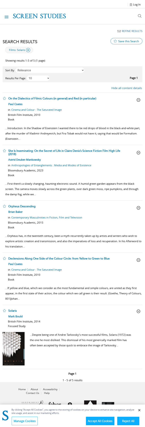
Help (47, 393)
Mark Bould (15, 316)
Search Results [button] (20, 41)
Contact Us (32, 393)
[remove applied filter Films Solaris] (28, 50)
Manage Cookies (25, 421)
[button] (4, 98)
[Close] (139, 410)
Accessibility (50, 389)
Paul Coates (15, 104)
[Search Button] (140, 16)
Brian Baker (15, 212)
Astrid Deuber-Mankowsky (24, 159)
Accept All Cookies (100, 421)
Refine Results (132, 31)
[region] (72, 416)
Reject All (128, 421)
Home (22, 389)
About (34, 389)
